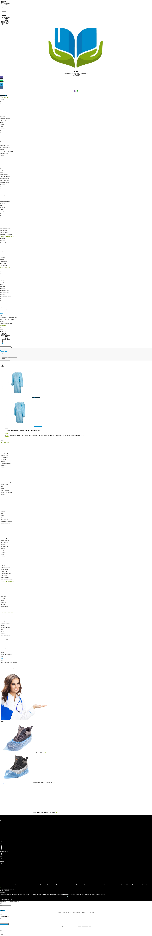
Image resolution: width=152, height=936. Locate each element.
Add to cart (7, 436)
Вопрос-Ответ (5, 9)
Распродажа (2, 818)
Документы (4, 823)
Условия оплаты (5, 838)
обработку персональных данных (84, 926)
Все (3, 366)
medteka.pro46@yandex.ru (8, 885)
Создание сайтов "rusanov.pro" (6, 899)
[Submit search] (11, 347)
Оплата (6, 5)
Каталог (1, 816)
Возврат (6, 6)
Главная (4, 1)
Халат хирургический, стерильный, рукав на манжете (22, 430)
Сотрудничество (5, 8)
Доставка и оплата (6, 3)
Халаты (6, 428)
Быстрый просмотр (36, 397)
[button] (76, 13)
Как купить (4, 837)
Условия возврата (5, 839)
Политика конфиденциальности (8, 863)
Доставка (6, 4)
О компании (4, 2)
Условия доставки (6, 840)
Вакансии (4, 824)
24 (2, 365)
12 (2, 364)
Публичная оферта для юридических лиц (10, 854)
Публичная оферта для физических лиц (10, 853)
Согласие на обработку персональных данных (11, 864)
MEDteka (76, 71)
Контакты (4, 11)
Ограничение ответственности (8, 865)
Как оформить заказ (6, 7)
